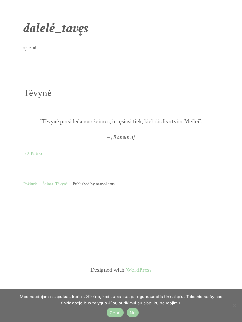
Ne (133, 312)
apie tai (29, 48)
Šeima (48, 184)
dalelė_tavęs (56, 28)
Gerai (115, 312)
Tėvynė (37, 93)
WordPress (139, 270)
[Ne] (234, 305)
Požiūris (30, 184)
